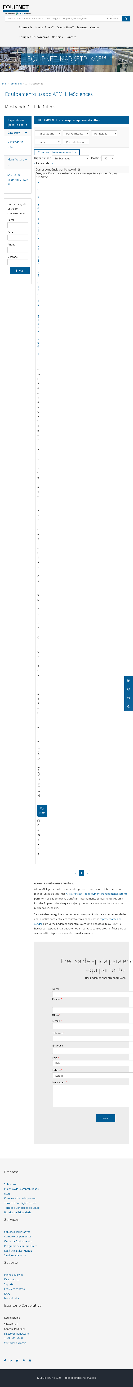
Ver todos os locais (15, 1343)
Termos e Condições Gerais (20, 1203)
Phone (11, 244)
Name (10, 220)
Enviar (20, 270)
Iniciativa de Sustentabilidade (21, 1189)
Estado (56, 1070)
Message (12, 257)
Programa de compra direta (20, 1246)
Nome (55, 989)
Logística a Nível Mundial (18, 1250)
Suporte (9, 1284)
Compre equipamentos (17, 1236)
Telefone (57, 1033)
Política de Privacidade (17, 1212)
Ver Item (42, 810)
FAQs (7, 1293)
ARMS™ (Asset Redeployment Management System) (96, 894)
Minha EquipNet (13, 1275)
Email (10, 232)
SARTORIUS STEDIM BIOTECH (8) (17, 179)
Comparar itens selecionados (57, 152)
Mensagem (58, 1082)
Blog (7, 1193)
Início (3, 83)
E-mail (56, 1021)
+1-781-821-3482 (13, 1338)
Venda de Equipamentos (18, 1241)
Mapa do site (11, 1298)
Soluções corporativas (17, 1232)
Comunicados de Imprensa (20, 1198)
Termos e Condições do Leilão (22, 1208)
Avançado (112, 18)
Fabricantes (16, 83)
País (54, 1058)
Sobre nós (10, 1184)
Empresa (57, 1045)
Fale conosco (11, 1279)
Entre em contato (14, 1289)
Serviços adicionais (15, 1255)
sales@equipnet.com (16, 1333)
